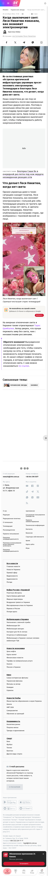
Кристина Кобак (14, 32)
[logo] (15, 3)
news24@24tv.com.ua (11, 477)
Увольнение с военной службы (18, 622)
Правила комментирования (32, 520)
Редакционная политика (11, 518)
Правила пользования (11, 534)
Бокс (8, 741)
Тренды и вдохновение (15, 731)
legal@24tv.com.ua (30, 843)
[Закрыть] (43, 854)
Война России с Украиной (18, 590)
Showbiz (6, 10)
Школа (9, 704)
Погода (9, 582)
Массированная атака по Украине (20, 605)
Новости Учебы (14, 698)
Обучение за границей (15, 714)
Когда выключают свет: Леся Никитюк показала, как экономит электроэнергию (36, 10)
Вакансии (29, 533)
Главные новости (13, 566)
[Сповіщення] (45, 3)
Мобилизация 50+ (13, 626)
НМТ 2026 (10, 707)
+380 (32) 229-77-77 (16, 841)
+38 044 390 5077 (32, 477)
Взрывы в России (13, 609)
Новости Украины (13, 570)
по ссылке (23, 366)
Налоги (9, 664)
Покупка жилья (12, 727)
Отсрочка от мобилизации (17, 635)
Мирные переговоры (15, 599)
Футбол (9, 745)
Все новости (12, 563)
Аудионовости (12, 579)
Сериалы (10, 690)
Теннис (9, 748)
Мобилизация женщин (15, 629)
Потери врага (12, 612)
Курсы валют (12, 655)
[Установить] (24, 859)
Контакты (29, 529)
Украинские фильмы (14, 681)
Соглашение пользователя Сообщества (35, 515)
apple (26, 802)
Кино (9, 675)
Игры (27, 548)
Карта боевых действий (16, 596)
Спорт (9, 738)
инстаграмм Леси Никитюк (24, 36)
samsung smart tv (26, 808)
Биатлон (10, 751)
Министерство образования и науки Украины (24, 701)
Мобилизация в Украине (18, 619)
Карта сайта (30, 544)
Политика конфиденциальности (11, 538)
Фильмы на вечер (13, 684)
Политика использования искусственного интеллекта (12, 544)
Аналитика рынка (13, 724)
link (27, 486)
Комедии (10, 687)
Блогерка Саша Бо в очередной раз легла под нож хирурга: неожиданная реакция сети (23, 174)
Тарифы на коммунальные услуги (20, 661)
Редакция (6, 515)
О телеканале (8, 522)
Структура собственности (35, 537)
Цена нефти (11, 651)
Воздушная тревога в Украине (18, 602)
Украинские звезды (18, 10)
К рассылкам (14, 787)
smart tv (10, 808)
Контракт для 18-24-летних (17, 632)
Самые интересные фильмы (17, 678)
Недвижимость (13, 721)
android (10, 802)
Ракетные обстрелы (14, 593)
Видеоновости (12, 576)
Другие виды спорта (14, 754)
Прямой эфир (12, 573)
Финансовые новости (15, 658)
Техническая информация (35, 525)
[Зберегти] (41, 42)
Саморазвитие (12, 711)
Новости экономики (16, 648)
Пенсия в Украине (14, 667)
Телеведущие (7, 526)
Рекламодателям (9, 530)
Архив (28, 540)
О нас (5, 511)
